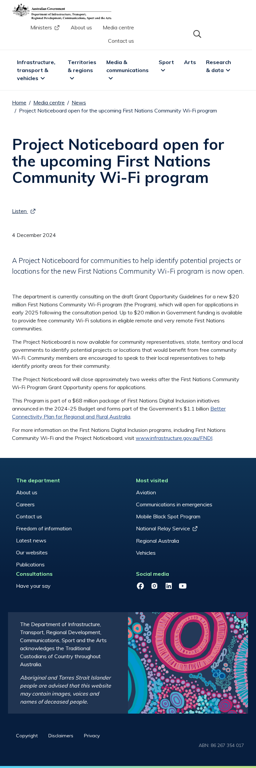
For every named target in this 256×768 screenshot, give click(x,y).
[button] (196, 33)
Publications (30, 564)
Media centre (118, 27)
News (79, 102)
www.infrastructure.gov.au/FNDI (174, 438)
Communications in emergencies (174, 504)
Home (19, 102)
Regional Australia (157, 540)
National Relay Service (163, 528)
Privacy (92, 736)
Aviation (146, 492)
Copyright (27, 736)
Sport (166, 62)
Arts (190, 62)
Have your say (33, 585)
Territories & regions (83, 66)
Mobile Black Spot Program (168, 516)
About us (81, 27)
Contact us (121, 40)
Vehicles (146, 552)
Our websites (32, 552)
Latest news (31, 540)
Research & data (219, 66)
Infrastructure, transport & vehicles (37, 70)
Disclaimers (60, 736)
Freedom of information (44, 528)
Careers (25, 504)
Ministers (41, 27)
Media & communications (127, 66)
